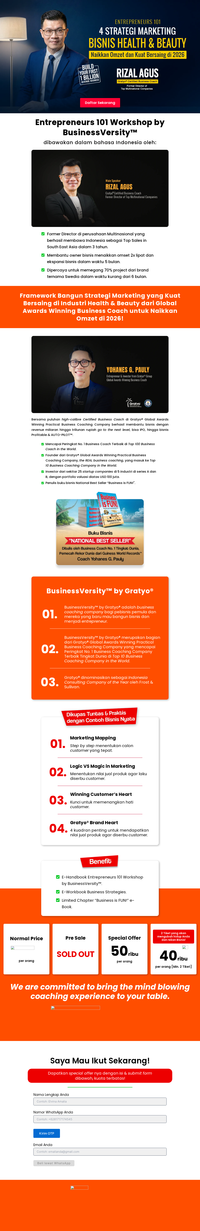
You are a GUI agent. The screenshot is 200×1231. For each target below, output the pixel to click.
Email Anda (42, 1145)
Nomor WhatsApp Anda (53, 1112)
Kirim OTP (46, 1133)
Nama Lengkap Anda (51, 1094)
